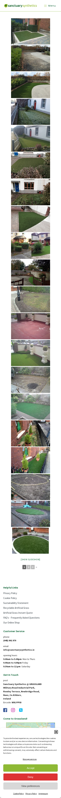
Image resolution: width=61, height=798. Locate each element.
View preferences (30, 786)
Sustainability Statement (15, 603)
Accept (30, 768)
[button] (56, 732)
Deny (30, 777)
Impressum (43, 793)
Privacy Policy (31, 793)
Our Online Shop (11, 622)
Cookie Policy (18, 793)
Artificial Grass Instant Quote (18, 612)
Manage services (30, 759)
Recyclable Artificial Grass (16, 607)
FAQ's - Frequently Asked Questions (21, 617)
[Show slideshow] (30, 559)
